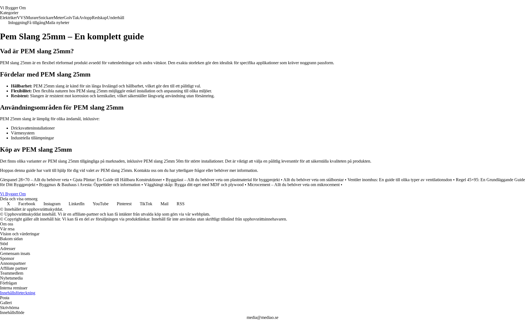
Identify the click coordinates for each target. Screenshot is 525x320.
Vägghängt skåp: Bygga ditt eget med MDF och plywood (194, 184)
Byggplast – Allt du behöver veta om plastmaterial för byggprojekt (223, 179)
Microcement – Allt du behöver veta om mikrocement (293, 184)
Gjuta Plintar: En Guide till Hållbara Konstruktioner (117, 179)
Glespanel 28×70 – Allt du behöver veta (34, 179)
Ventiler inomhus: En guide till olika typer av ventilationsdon (400, 179)
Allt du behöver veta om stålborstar (313, 179)
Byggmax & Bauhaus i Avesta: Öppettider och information (89, 184)
